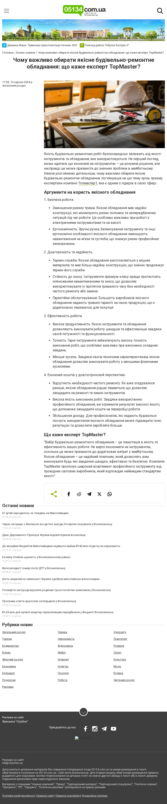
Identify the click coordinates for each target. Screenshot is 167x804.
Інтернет (63, 659)
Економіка (9, 666)
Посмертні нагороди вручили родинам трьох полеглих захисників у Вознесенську (56, 590)
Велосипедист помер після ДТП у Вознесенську (33, 568)
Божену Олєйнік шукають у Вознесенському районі (36, 557)
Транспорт (120, 638)
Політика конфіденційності (18, 795)
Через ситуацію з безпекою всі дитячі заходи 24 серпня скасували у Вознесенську (57, 524)
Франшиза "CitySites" (15, 721)
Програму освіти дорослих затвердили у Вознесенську (39, 601)
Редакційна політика (94, 795)
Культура (120, 659)
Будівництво (10, 645)
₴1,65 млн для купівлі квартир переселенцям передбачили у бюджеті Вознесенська (57, 612)
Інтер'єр (63, 666)
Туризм (7, 638)
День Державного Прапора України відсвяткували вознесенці (43, 535)
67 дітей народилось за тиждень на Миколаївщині (35, 513)
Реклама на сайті (13, 717)
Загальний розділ (14, 632)
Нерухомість (66, 638)
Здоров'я (120, 632)
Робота (62, 680)
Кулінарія (8, 673)
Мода (117, 666)
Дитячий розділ (124, 680)
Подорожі (9, 680)
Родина (118, 673)
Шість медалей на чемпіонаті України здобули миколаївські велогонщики (51, 579)
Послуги (63, 673)
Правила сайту (45, 795)
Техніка (62, 632)
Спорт (118, 652)
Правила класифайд (68, 795)
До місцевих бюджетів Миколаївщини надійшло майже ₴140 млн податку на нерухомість (61, 546)
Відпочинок (65, 645)
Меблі (62, 652)
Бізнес (6, 652)
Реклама (7, 686)
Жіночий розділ (12, 659)
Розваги (119, 645)
